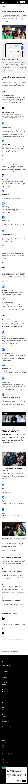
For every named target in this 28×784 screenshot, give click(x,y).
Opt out (18, 780)
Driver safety (5, 622)
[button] (14, 419)
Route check (5, 249)
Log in (17, 2)
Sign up (22, 2)
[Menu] (26, 2)
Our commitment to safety (9, 636)
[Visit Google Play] (6, 767)
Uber (3, 2)
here (20, 776)
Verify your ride (6, 144)
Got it (24, 780)
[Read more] (3, 633)
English (4, 759)
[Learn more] (3, 140)
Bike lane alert (5, 270)
